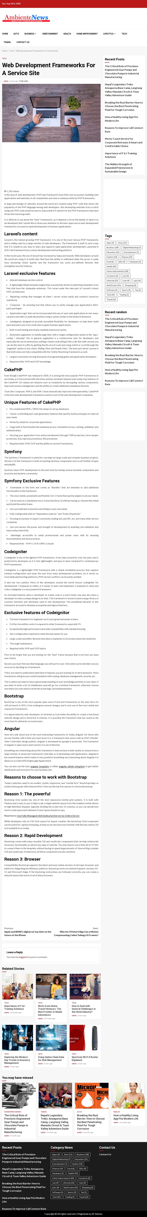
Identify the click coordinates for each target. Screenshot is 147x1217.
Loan (125, 280)
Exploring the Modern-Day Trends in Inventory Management (17, 1038)
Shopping (130, 285)
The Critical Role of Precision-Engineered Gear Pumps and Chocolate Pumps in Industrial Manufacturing (122, 72)
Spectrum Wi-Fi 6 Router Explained (85, 1038)
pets (137, 280)
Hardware (135, 261)
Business (29, 34)
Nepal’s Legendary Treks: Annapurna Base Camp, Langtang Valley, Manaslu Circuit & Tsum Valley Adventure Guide (123, 90)
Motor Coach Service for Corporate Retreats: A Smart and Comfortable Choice (123, 142)
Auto (16, 34)
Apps (110, 243)
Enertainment (50, 34)
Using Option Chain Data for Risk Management (51, 1038)
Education (113, 252)
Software (112, 290)
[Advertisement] (54, 165)
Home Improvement (87, 34)
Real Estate (114, 285)
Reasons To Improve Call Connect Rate (124, 129)
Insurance (112, 276)
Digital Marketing (132, 247)
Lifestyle (108, 34)
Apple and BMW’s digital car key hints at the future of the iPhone (27, 931)
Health (67, 34)
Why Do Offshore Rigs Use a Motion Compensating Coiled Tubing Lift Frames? (76, 931)
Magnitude (82, 1213)
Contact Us (23, 42)
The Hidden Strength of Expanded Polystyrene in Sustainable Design (119, 168)
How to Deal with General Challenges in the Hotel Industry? (85, 987)
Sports (126, 290)
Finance (127, 257)
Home (5, 34)
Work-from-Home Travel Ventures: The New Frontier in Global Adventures (51, 987)
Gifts (121, 261)
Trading (124, 294)
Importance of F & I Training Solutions (17, 987)
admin (6, 81)
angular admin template (72, 766)
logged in (23, 957)
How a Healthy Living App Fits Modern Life (121, 118)
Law (126, 276)
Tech (124, 34)
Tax (138, 290)
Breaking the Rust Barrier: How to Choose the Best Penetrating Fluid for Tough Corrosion (124, 106)
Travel (7, 42)
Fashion (112, 257)
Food (110, 261)
